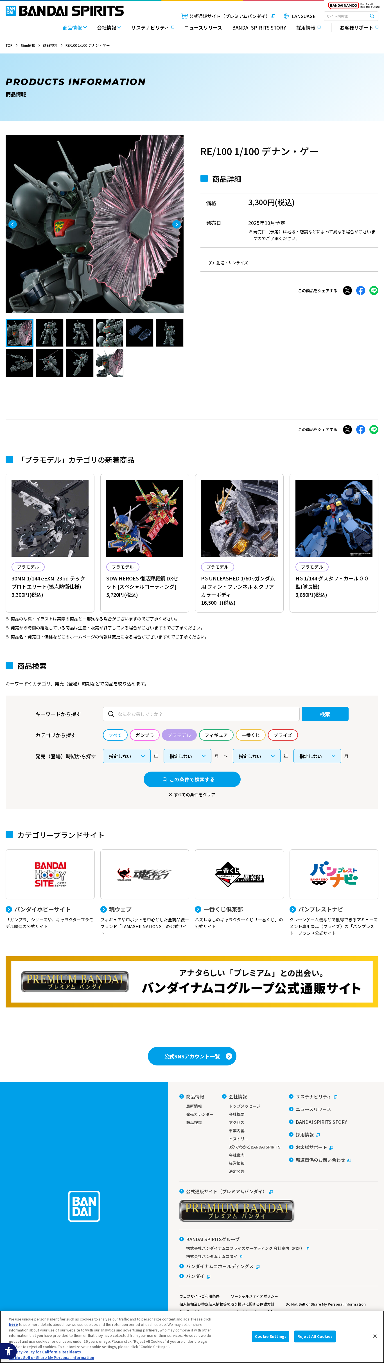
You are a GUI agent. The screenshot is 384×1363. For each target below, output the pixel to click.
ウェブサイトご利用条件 (199, 1296)
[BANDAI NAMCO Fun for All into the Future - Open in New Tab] (354, 7)
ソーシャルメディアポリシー (254, 1296)
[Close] (375, 1336)
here (13, 1324)
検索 (325, 714)
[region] (192, 1337)
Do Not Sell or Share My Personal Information (326, 1304)
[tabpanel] (95, 224)
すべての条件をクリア (194, 794)
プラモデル (28, 567)
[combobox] (351, 16)
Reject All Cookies (315, 1336)
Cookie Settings (270, 1336)
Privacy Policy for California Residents (45, 1352)
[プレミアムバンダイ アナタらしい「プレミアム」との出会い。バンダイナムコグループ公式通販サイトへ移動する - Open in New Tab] (192, 981)
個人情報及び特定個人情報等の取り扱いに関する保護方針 (226, 1304)
